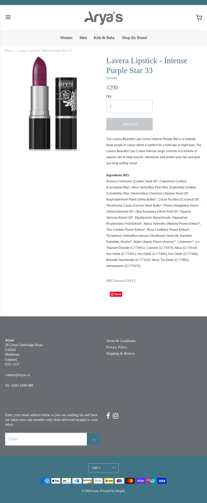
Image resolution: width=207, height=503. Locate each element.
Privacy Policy (116, 347)
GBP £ (96, 468)
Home (9, 50)
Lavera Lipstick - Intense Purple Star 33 (45, 50)
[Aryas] (103, 18)
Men (83, 38)
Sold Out (129, 124)
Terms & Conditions (120, 341)
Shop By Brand (134, 38)
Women (66, 38)
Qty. (109, 96)
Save (118, 294)
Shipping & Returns (120, 353)
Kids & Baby (104, 38)
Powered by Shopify (112, 491)
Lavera (111, 78)
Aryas (95, 491)
